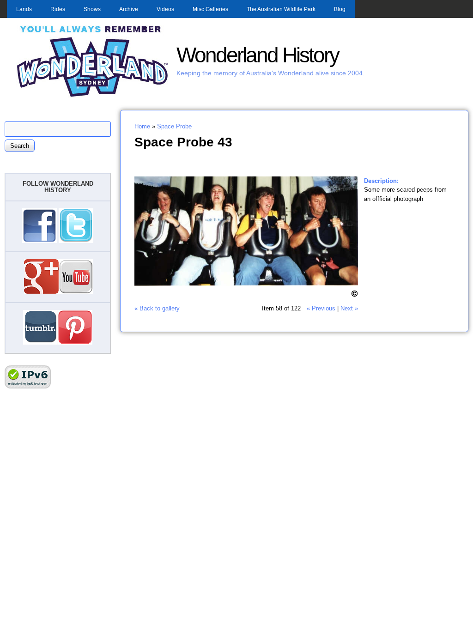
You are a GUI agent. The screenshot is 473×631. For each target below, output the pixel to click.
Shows (92, 9)
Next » (349, 308)
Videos (165, 9)
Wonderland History (257, 55)
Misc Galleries (210, 9)
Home (142, 126)
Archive (128, 9)
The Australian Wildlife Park (281, 9)
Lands (24, 9)
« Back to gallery (157, 308)
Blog (340, 9)
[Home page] (93, 95)
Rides (57, 9)
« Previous (321, 308)
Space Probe (174, 126)
